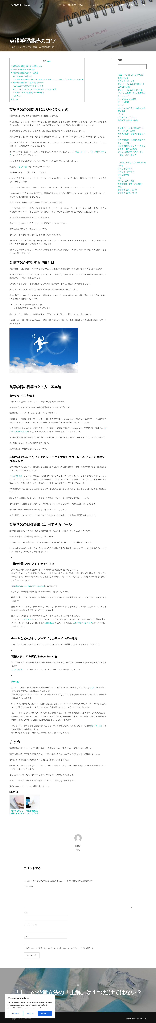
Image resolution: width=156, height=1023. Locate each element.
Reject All (30, 1013)
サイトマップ (123, 96)
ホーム (62, 5)
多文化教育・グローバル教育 (130, 184)
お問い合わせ (123, 78)
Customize (15, 1013)
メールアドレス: (30, 924)
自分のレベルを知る (22, 76)
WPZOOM (143, 1019)
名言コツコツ (80, 152)
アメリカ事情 (123, 175)
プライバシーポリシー (127, 117)
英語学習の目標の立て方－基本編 (24, 73)
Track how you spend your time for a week (28, 586)
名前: (26, 912)
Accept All (44, 1013)
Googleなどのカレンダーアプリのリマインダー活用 (34, 89)
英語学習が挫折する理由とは (23, 69)
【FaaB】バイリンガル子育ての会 (132, 163)
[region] (30, 1006)
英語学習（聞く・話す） (128, 190)
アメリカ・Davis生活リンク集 (130, 90)
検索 (120, 60)
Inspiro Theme (131, 1019)
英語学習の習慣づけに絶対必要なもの (26, 66)
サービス (92, 5)
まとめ (14, 99)
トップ (120, 105)
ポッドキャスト (96, 726)
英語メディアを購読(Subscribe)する (28, 93)
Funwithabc (19, 5)
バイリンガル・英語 (28, 47)
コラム (71, 5)
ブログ (120, 114)
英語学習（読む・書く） (128, 193)
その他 (120, 166)
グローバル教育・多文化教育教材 (131, 93)
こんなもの (26, 619)
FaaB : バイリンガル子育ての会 (131, 75)
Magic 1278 (49, 623)
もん (14, 47)
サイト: (27, 936)
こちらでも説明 (15, 476)
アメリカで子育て (125, 169)
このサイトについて (127, 5)
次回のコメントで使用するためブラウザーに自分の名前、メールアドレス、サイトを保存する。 (60, 948)
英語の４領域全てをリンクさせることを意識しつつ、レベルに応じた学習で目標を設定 (48, 79)
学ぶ (81, 5)
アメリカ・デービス (126, 172)
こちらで (93, 688)
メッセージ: (28, 886)
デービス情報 (107, 5)
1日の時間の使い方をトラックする (28, 86)
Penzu (17, 96)
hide (48, 61)
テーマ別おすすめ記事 (127, 99)
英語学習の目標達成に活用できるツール (27, 83)
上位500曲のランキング (82, 623)
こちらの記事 (22, 167)
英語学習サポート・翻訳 (128, 120)
